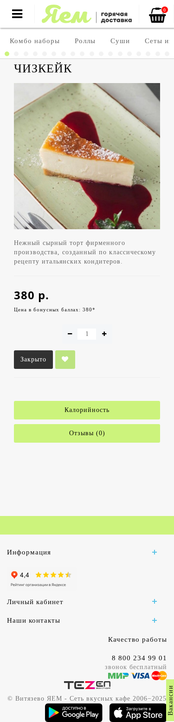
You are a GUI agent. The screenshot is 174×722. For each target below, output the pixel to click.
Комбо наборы (35, 41)
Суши (120, 41)
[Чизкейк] (87, 156)
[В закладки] (65, 359)
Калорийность (87, 409)
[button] (7, 54)
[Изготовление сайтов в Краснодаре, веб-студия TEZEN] (87, 684)
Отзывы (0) (87, 433)
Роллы (85, 41)
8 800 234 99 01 (139, 658)
